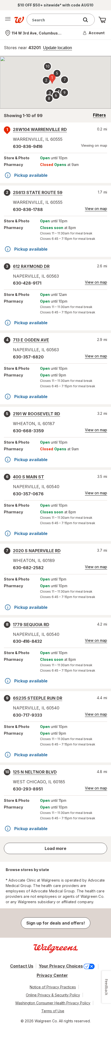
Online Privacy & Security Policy (53, 995)
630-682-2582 (28, 567)
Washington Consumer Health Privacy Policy (52, 1003)
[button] (94, 33)
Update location (57, 48)
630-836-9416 (28, 146)
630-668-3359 (28, 430)
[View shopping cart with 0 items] (102, 20)
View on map (96, 208)
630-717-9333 (27, 715)
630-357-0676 (28, 493)
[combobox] (54, 19)
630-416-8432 (27, 641)
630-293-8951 (28, 789)
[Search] (88, 20)
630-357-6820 (28, 356)
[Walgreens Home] (19, 20)
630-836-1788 (28, 209)
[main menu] (8, 20)
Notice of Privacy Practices (53, 987)
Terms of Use (52, 1011)
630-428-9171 (27, 283)
